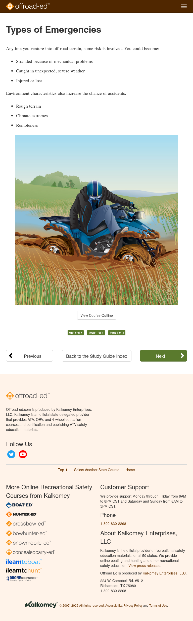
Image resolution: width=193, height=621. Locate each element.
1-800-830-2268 (113, 523)
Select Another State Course (96, 469)
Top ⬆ (63, 469)
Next (160, 355)
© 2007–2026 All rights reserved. (82, 605)
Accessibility (113, 605)
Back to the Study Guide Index (96, 355)
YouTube (23, 454)
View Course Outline (96, 315)
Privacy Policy (132, 605)
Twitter (11, 454)
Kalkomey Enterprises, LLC (164, 572)
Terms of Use (158, 605)
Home (130, 469)
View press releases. (144, 565)
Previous (32, 355)
